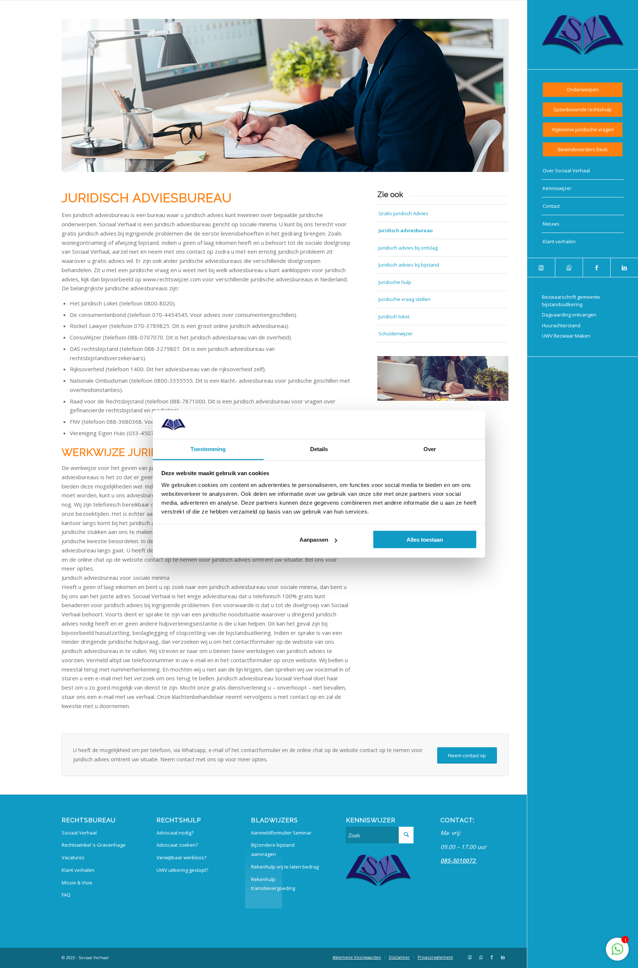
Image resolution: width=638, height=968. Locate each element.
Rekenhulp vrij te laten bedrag (285, 866)
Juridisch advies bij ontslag (408, 247)
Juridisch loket (393, 316)
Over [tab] (429, 449)
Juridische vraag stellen (404, 299)
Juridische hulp (394, 282)
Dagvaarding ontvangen (569, 314)
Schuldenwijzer (395, 333)
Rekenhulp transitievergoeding (273, 884)
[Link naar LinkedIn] (624, 267)
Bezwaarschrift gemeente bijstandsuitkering (571, 301)
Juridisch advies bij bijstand (408, 264)
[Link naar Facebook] (596, 267)
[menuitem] (583, 89)
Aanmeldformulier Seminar (281, 832)
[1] (617, 953)
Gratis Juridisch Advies (403, 213)
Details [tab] (319, 449)
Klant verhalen (78, 870)
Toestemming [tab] (208, 449)
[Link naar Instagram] (541, 267)
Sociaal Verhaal (79, 832)
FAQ (66, 894)
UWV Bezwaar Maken (566, 335)
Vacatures (73, 857)
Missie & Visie (77, 882)
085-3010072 (458, 860)
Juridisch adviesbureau (405, 230)
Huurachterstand (561, 325)
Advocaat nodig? (175, 832)
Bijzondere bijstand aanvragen (273, 849)
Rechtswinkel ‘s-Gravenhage (94, 845)
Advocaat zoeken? (177, 845)
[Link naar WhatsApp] (569, 267)
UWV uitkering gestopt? (182, 870)
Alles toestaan (425, 540)
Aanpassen (313, 540)
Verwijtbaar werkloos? (181, 857)
